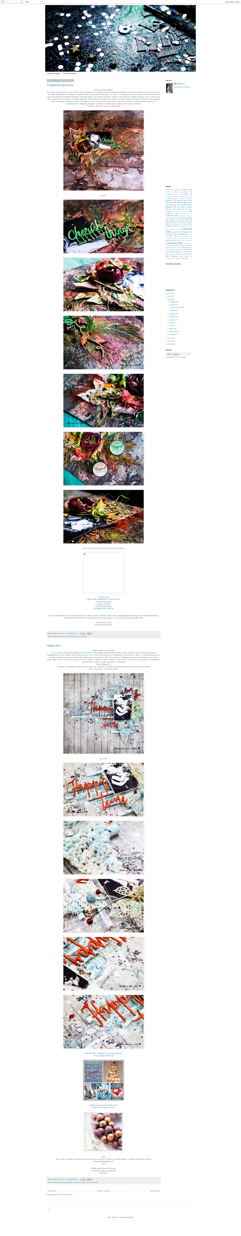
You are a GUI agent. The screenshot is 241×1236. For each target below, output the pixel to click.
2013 (170, 341)
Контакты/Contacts (69, 73)
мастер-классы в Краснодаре (91, 653)
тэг (184, 243)
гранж (190, 196)
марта (172, 329)
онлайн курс (181, 226)
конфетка (169, 215)
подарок (186, 232)
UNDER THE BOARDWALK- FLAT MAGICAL (103, 599)
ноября (172, 305)
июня (172, 323)
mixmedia (83, 636)
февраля (173, 331)
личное (181, 218)
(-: (49, 1211)
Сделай (189, 234)
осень (64, 636)
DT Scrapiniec (185, 251)
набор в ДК (186, 224)
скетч (170, 236)
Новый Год (71, 1182)
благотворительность (172, 194)
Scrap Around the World (141, 667)
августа (172, 320)
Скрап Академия (183, 236)
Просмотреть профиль (182, 87)
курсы (167, 218)
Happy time (54, 645)
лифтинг (174, 218)
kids (83, 1182)
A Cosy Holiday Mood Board (103, 1056)
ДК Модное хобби (174, 205)
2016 (170, 296)
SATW (97, 1182)
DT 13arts (175, 252)
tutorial (184, 258)
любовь (189, 218)
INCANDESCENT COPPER (104, 609)
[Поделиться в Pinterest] (91, 633)
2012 (170, 344)
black (185, 247)
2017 (170, 293)
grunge (173, 254)
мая (171, 326)
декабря (173, 302)
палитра (173, 232)
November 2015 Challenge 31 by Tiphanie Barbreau (104, 1053)
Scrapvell (121, 99)
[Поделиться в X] (86, 633)
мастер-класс (184, 220)
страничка (72, 636)
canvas (173, 249)
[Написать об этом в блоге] (83, 633)
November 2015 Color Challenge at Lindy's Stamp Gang (103, 548)
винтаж (183, 196)
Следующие (51, 1191)
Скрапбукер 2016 (171, 240)
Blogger (130, 1217)
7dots (175, 189)
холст (183, 245)
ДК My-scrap (181, 211)
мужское (176, 224)
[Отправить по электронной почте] (81, 633)
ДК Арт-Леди (182, 200)
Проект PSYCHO (171, 234)
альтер (168, 192)
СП (181, 240)
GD (167, 254)
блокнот (186, 194)
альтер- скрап (178, 192)
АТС (188, 192)
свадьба (182, 234)
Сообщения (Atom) (65, 1194)
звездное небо (184, 213)
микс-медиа (57, 636)
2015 (170, 299)
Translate (182, 357)
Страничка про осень (60, 85)
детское (55, 1182)
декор (170, 198)
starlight (177, 258)
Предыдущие (155, 1191)
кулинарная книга (184, 215)
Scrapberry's (169, 258)
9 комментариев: (72, 633)
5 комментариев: (72, 1179)
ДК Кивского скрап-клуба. (183, 202)
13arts (168, 190)
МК (169, 224)
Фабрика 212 (113, 1105)
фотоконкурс (175, 245)
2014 (170, 338)
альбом (184, 190)
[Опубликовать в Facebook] (88, 633)
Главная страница (53, 73)
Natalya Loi (181, 84)
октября (173, 314)
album (172, 247)
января (172, 334)
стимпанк (187, 240)
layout (78, 636)
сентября (173, 317)
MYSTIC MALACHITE (104, 606)
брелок (168, 196)
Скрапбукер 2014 (171, 238)
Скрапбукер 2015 (184, 238)
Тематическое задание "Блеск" (103, 1107)
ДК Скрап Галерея (185, 207)
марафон (172, 220)
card (179, 249)
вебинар (175, 196)
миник (190, 222)
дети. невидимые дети (182, 198)
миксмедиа (181, 222)
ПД (67, 636)
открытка (187, 228)
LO (86, 1182)
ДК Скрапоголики (175, 209)
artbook (178, 247)
